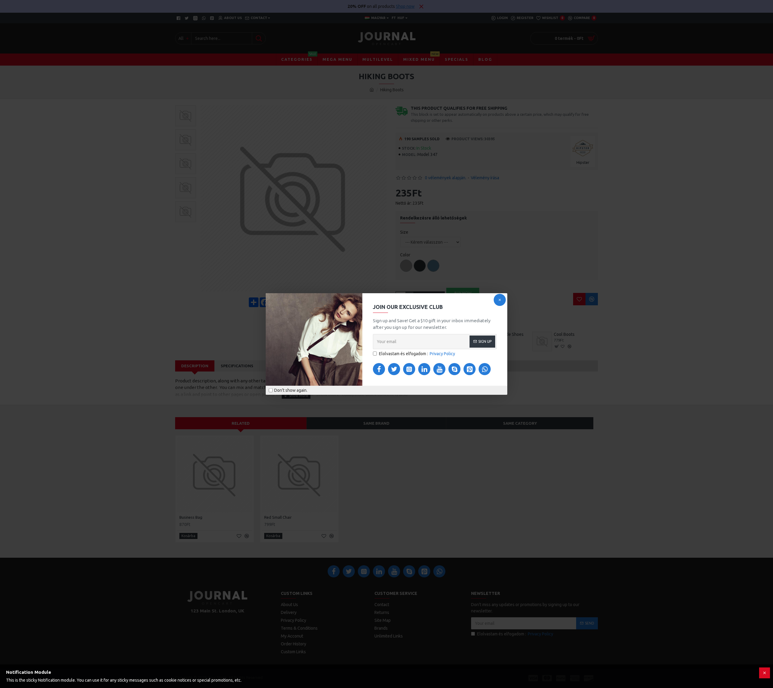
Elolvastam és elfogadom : (417, 353)
